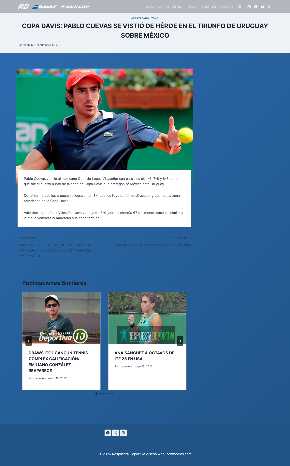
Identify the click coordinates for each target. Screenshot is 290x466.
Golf (205, 6)
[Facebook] (255, 6)
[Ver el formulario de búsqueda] (240, 6)
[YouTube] (262, 6)
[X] (269, 6)
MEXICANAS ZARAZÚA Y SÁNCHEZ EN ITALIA (154, 242)
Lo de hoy (154, 6)
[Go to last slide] (28, 341)
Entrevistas (222, 6)
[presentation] (61, 318)
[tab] (96, 394)
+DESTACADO (140, 18)
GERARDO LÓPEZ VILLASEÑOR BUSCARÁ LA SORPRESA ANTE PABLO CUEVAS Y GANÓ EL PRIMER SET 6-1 (54, 247)
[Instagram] (249, 6)
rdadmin (27, 44)
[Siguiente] (180, 341)
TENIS (155, 18)
